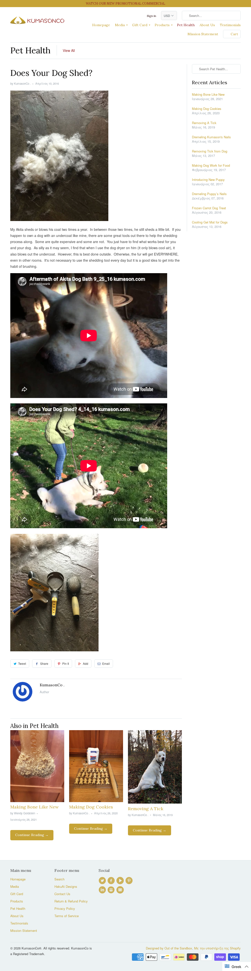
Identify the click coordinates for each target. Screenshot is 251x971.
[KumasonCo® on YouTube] (120, 880)
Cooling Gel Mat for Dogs (210, 222)
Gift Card (141, 25)
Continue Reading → (32, 835)
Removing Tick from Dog (209, 151)
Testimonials (230, 25)
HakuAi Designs (65, 886)
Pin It (65, 663)
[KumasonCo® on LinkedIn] (103, 890)
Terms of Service (66, 915)
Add (85, 663)
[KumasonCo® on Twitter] (103, 880)
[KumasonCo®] (37, 19)
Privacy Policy (64, 908)
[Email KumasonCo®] (120, 890)
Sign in (151, 16)
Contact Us (62, 893)
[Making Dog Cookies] (96, 800)
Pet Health (186, 25)
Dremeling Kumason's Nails (211, 137)
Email (106, 663)
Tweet (22, 663)
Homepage (101, 25)
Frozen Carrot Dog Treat (209, 208)
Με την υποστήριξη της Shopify (217, 948)
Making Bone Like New (34, 807)
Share (44, 663)
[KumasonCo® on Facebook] (111, 880)
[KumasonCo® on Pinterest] (129, 880)
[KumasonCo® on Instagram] (111, 890)
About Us (207, 25)
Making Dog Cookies (91, 807)
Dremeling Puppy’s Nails (209, 194)
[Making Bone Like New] (37, 800)
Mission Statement (203, 34)
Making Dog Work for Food (211, 165)
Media (121, 25)
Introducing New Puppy (208, 179)
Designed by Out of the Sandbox (169, 948)
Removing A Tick (145, 808)
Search (59, 879)
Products (163, 25)
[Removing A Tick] (155, 802)
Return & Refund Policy (71, 901)
